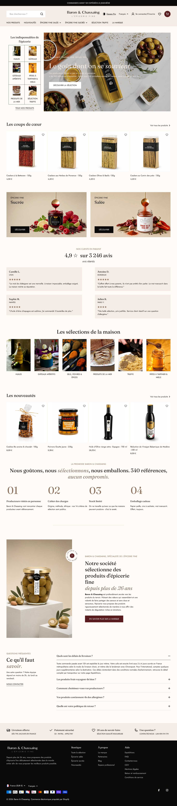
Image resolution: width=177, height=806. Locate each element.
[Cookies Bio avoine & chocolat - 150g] (26, 422)
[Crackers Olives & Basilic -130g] (109, 151)
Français (122, 14)
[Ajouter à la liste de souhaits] (43, 134)
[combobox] (25, 14)
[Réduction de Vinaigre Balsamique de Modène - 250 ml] (150, 422)
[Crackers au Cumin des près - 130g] (150, 151)
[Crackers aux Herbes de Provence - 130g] (68, 151)
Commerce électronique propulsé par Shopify (50, 799)
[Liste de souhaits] (159, 14)
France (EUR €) (16, 785)
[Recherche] (41, 14)
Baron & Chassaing (22, 799)
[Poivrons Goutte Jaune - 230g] (68, 422)
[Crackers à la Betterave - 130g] (26, 151)
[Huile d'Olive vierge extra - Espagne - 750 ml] (109, 422)
